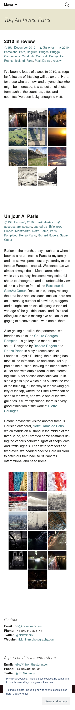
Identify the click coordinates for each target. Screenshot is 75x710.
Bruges (44, 52)
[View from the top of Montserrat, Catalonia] (18, 156)
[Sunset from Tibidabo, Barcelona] (57, 137)
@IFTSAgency (25, 673)
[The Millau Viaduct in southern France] (37, 137)
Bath (22, 52)
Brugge (55, 52)
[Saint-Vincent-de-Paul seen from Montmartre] (18, 521)
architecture (24, 226)
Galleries (49, 47)
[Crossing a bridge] (37, 560)
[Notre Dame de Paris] (18, 560)
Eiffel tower (56, 226)
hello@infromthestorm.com (31, 664)
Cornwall (42, 56)
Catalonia (28, 56)
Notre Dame (40, 231)
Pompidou (11, 235)
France (9, 60)
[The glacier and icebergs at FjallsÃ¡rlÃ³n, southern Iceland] (27, 176)
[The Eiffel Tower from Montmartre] (37, 521)
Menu (8, 4)
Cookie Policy (20, 693)
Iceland (20, 60)
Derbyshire (56, 56)
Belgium (32, 52)
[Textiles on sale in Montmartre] (18, 481)
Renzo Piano (27, 235)
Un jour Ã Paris (21, 216)
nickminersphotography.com (36, 639)
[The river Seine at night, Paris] (18, 117)
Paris (29, 60)
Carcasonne (12, 56)
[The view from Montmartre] (37, 501)
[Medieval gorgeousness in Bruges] (57, 117)
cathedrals (41, 226)
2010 (65, 47)
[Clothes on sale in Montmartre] (18, 501)
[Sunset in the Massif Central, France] (57, 156)
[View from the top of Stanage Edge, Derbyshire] (18, 137)
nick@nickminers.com (28, 626)
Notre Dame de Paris (48, 425)
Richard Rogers (48, 235)
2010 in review (19, 41)
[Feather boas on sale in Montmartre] (57, 481)
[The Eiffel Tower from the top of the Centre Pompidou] (18, 540)
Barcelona (11, 52)
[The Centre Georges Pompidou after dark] (37, 540)
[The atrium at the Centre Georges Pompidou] (57, 521)
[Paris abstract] (57, 540)
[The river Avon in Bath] (37, 117)
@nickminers (24, 635)
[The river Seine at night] (57, 560)
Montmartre (23, 231)
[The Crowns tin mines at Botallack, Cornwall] (47, 176)
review (57, 60)
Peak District (43, 60)
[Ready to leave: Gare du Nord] (37, 579)
